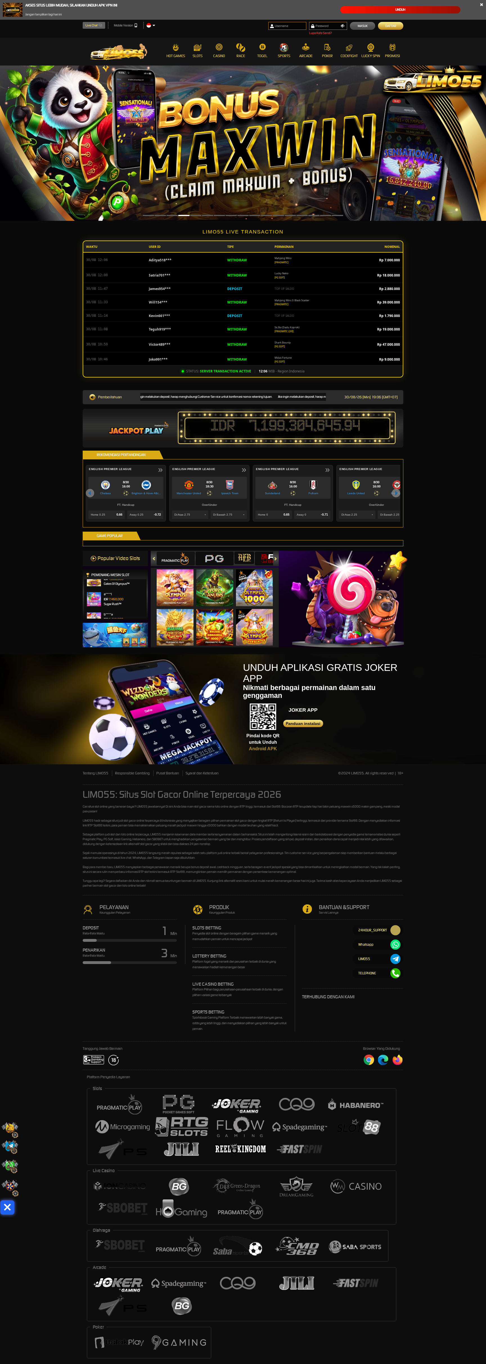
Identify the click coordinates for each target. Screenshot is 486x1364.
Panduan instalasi (303, 723)
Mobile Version (123, 25)
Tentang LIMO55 (95, 773)
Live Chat (92, 25)
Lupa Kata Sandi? (320, 33)
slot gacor (129, 821)
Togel (262, 55)
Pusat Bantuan (167, 773)
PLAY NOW (178, 587)
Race (241, 55)
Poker (327, 55)
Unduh (400, 10)
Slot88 (180, 872)
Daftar (390, 26)
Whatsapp (366, 944)
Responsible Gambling (132, 773)
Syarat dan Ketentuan (202, 773)
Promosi (392, 55)
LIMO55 (142, 806)
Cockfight (349, 55)
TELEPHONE (367, 973)
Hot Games (175, 55)
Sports (284, 55)
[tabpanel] (243, 143)
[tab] (176, 558)
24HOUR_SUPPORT (372, 930)
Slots (197, 55)
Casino (219, 55)
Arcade (305, 55)
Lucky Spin (370, 55)
